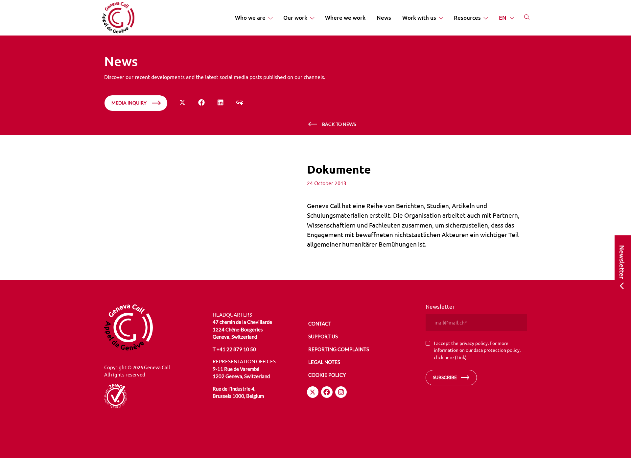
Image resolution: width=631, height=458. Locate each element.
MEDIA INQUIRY (129, 103)
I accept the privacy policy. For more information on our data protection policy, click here (477, 350)
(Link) (461, 357)
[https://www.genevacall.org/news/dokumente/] (239, 102)
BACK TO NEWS (339, 124)
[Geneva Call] (154, 327)
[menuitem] (253, 18)
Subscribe (445, 377)
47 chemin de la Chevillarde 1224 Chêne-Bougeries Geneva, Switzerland (242, 329)
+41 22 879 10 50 (236, 349)
